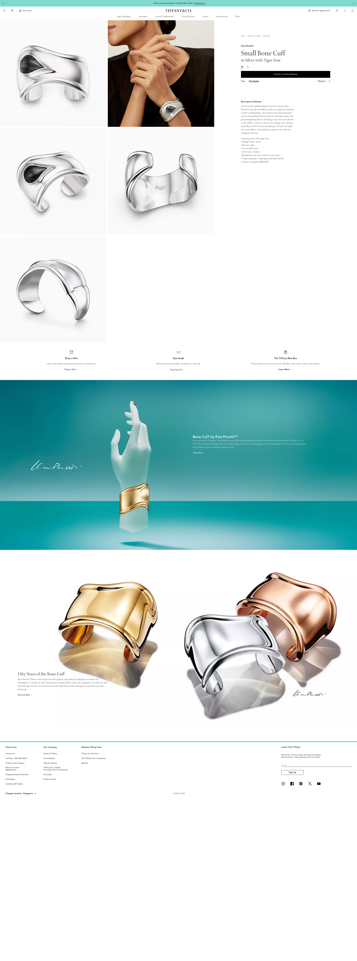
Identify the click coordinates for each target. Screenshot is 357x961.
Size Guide (254, 81)
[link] (12, 10)
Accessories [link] (221, 16)
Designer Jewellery (254, 36)
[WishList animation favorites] (345, 11)
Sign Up (292, 772)
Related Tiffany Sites (91, 747)
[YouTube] (319, 783)
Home (243, 36)
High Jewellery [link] (124, 16)
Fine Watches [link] (188, 16)
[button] (4, 10)
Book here (199, 3)
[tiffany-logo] (178, 10)
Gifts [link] (237, 16)
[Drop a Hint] (242, 67)
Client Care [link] (27, 10)
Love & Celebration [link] (164, 16)
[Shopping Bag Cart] (352, 11)
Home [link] (205, 16)
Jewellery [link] (143, 16)
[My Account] (337, 10)
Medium (322, 81)
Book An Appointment (321, 10)
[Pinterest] (301, 783)
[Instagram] (283, 783)
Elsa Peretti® (247, 45)
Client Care (11, 747)
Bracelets (267, 36)
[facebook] (292, 783)
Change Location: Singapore (19, 793)
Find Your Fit (176, 370)
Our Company (50, 747)
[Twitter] (310, 783)
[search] (4, 10)
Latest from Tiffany (290, 747)
